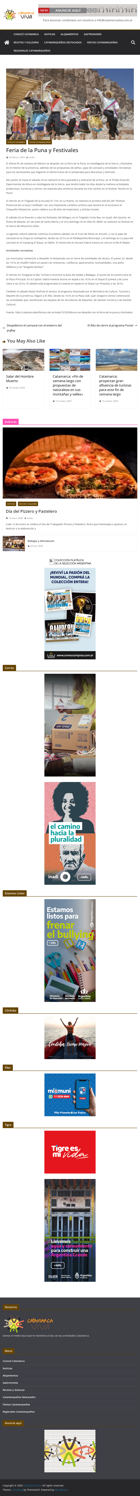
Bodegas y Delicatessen (41, 541)
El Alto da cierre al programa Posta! (110, 325)
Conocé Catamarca (26, 34)
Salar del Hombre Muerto (20, 378)
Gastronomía (92, 34)
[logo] (28, 1315)
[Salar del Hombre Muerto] (23, 351)
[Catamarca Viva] (7, 42)
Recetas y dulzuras (26, 42)
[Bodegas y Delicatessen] (14, 543)
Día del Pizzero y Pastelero (31, 511)
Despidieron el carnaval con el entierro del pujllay (34, 328)
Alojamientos (69, 34)
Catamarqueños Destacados (63, 42)
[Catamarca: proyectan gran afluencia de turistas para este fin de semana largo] (116, 351)
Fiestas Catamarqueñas (102, 42)
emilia (32, 157)
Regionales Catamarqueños (32, 50)
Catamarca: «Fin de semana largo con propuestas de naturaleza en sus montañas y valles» (68, 385)
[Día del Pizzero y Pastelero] (70, 462)
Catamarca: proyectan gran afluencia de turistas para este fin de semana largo (115, 385)
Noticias (49, 34)
